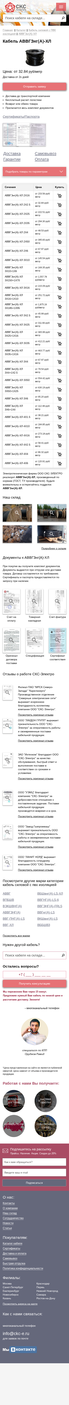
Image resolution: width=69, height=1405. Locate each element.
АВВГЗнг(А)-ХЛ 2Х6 (16, 250)
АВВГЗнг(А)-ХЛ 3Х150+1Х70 (14, 278)
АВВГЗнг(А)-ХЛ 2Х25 (17, 213)
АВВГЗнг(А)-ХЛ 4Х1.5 (17, 416)
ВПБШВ (8, 900)
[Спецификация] (34, 640)
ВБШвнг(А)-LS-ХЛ (50, 893)
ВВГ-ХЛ (8, 925)
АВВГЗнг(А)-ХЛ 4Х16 (17, 435)
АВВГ (6, 893)
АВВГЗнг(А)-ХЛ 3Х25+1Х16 (14, 334)
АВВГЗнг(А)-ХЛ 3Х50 (17, 380)
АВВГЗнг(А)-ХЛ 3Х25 (17, 324)
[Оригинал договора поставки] (11, 640)
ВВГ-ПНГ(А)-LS (14, 918)
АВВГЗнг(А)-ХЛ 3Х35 (17, 343)
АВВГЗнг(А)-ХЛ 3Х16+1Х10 (14, 297)
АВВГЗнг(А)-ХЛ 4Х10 (17, 426)
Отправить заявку (34, 86)
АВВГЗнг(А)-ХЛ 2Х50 (17, 241)
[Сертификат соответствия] (57, 640)
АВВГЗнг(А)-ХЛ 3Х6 (16, 398)
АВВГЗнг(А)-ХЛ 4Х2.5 (17, 444)
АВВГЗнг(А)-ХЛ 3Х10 (17, 260)
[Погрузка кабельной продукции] (51, 534)
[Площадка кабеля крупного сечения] (17, 534)
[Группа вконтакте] (19, 1349)
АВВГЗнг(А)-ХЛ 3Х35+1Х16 (14, 352)
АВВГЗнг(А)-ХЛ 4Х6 (16, 463)
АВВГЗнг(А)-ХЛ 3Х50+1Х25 (14, 389)
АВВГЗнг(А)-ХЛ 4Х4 (16, 453)
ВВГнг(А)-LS (46, 912)
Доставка (12, 153)
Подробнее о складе (53, 548)
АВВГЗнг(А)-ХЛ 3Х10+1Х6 (14, 269)
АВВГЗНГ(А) (11, 912)
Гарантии (11, 159)
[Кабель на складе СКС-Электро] (51, 513)
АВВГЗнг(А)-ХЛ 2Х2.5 (17, 204)
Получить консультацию (34, 983)
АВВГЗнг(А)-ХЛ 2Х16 (17, 195)
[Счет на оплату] (11, 601)
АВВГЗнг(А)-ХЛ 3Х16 (17, 287)
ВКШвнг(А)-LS (47, 918)
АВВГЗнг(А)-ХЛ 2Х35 (17, 223)
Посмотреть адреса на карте (20, 1303)
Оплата (42, 159)
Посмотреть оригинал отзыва (35, 714)
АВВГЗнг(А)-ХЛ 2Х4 (16, 232)
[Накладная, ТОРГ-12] (34, 601)
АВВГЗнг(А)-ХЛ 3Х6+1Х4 (14, 407)
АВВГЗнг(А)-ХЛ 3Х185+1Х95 (14, 306)
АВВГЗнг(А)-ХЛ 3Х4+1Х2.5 (14, 370)
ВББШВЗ (43, 925)
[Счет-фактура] (57, 601)
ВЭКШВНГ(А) (12, 906)
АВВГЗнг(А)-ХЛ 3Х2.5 (17, 315)
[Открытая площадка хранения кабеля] (17, 513)
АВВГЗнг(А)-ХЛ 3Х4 (16, 361)
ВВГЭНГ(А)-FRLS (49, 906)
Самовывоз (45, 153)
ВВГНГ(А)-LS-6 (48, 900)
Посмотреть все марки (16, 935)
